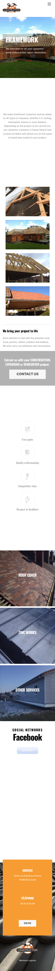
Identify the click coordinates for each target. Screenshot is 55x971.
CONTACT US (28, 374)
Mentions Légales (27, 960)
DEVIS (27, 923)
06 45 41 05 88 (27, 903)
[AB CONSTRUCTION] (11, 11)
